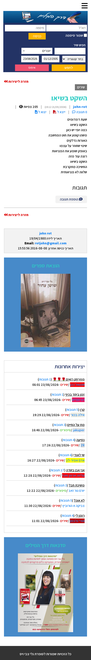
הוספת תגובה (69, 199)
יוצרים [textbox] (46, 50)
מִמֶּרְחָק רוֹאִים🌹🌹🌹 (69, 379)
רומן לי (80, 515)
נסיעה (80, 440)
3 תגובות (59, 424)
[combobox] (36, 51)
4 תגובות (68, 440)
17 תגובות (57, 470)
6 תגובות (66, 455)
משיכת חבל (77, 485)
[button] (85, 6)
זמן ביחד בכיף (75, 394)
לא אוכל (79, 500)
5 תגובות (72, 409)
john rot (45, 233)
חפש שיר (79, 45)
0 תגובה (81, 112)
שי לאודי (79, 455)
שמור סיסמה (74, 35)
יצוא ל (42, 112)
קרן (82, 409)
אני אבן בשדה (75, 470)
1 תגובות (45, 379)
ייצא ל (61, 112)
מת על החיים (76, 424)
